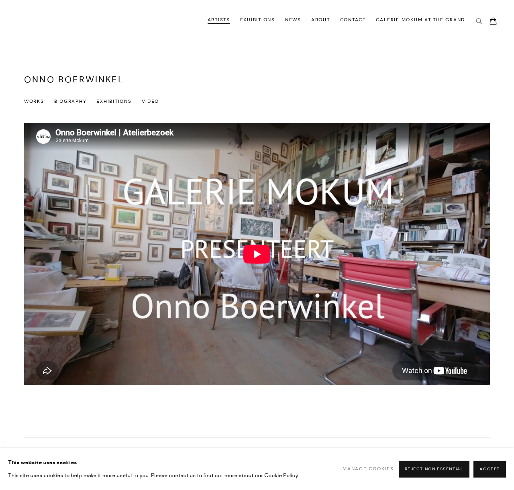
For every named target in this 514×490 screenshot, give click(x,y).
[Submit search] (479, 21)
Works (34, 101)
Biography (70, 101)
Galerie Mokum (44, 21)
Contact (353, 20)
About (320, 20)
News (293, 20)
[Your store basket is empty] (493, 22)
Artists (219, 20)
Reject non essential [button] (434, 469)
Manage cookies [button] (368, 469)
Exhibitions (257, 20)
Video (150, 101)
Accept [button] (489, 469)
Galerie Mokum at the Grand (420, 20)
